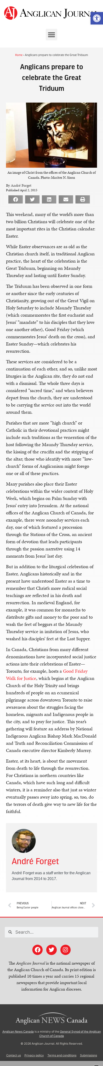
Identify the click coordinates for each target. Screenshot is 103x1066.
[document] (51, 533)
